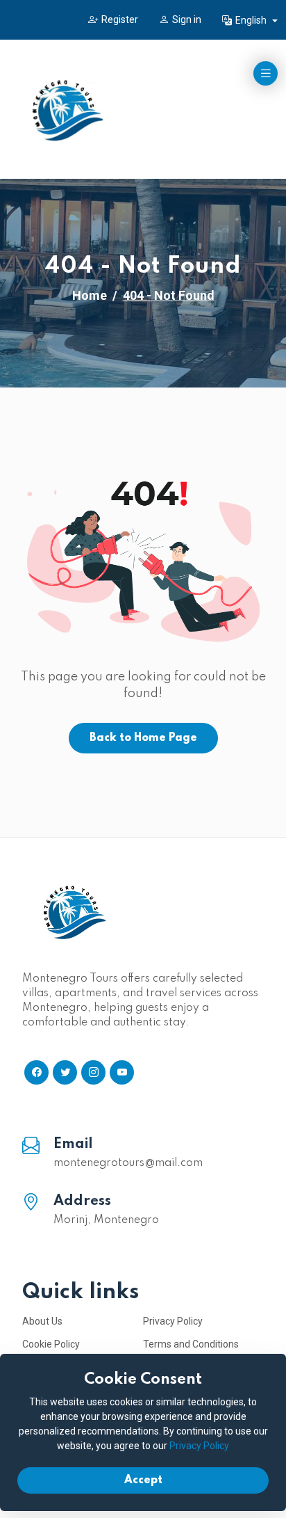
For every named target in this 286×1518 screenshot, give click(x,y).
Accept (143, 1480)
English (252, 20)
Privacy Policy (173, 1321)
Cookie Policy (51, 1344)
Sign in (186, 19)
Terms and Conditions (191, 1344)
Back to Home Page (143, 738)
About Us (42, 1321)
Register (119, 19)
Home (89, 295)
